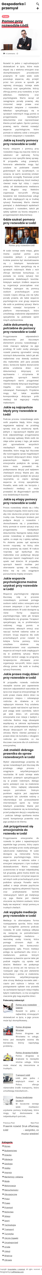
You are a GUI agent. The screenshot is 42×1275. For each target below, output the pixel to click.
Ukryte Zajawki (11, 1238)
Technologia (10, 1225)
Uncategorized (11, 1242)
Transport (9, 1229)
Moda (6, 1181)
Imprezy (8, 1172)
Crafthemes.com (17, 1272)
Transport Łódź (23, 1075)
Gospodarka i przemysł (14, 6)
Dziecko (8, 1155)
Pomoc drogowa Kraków (27, 1052)
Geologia (8, 1163)
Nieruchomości (11, 1190)
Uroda (7, 1247)
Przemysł (8, 1207)
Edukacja (8, 1159)
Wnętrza (8, 1255)
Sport (7, 1220)
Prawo (5, 16)
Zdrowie (8, 1260)
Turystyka (9, 1233)
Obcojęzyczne (10, 1194)
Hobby (7, 1168)
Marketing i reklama (13, 1177)
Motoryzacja (10, 1185)
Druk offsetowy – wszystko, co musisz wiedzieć (30, 1130)
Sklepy (7, 1216)
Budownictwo (10, 1150)
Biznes (7, 1146)
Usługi (7, 1251)
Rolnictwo (8, 1212)
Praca (6, 1198)
